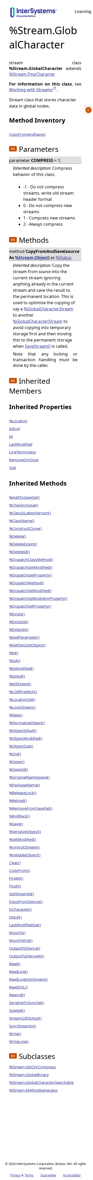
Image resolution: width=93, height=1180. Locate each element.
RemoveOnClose (23, 459)
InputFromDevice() (26, 901)
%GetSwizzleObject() (27, 645)
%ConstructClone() (25, 528)
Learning (83, 11)
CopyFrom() (19, 870)
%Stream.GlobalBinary (29, 1074)
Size (12, 467)
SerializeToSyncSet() (26, 1002)
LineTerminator (22, 451)
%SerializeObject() (25, 831)
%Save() (16, 823)
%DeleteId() (19, 551)
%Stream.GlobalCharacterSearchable (41, 1082)
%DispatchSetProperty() (30, 606)
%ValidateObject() (25, 854)
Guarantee (48, 1175)
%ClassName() (21, 520)
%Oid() (15, 753)
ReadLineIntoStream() (28, 979)
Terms (29, 1175)
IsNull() (15, 917)
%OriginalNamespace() (29, 777)
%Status (64, 257)
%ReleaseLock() (22, 792)
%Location (18, 420)
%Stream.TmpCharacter (32, 74)
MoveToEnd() (21, 940)
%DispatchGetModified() (30, 567)
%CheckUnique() (23, 505)
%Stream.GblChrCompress (32, 1066)
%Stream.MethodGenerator (33, 1090)
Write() (15, 1033)
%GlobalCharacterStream (48, 309)
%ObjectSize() (21, 746)
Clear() (15, 862)
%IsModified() (21, 668)
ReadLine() (18, 971)
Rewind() (17, 994)
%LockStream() (22, 707)
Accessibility (72, 1175)
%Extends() (19, 629)
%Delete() (17, 536)
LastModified (20, 444)
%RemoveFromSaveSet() (30, 808)
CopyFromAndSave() (27, 134)
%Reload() (18, 800)
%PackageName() (24, 784)
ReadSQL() (18, 987)
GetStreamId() (21, 893)
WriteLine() (19, 1041)
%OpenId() (18, 769)
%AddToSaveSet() (24, 497)
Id (11, 436)
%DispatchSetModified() (30, 590)
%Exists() (17, 613)
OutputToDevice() (24, 948)
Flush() (15, 885)
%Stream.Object (31, 257)
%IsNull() (17, 676)
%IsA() (14, 660)
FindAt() (16, 878)
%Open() (17, 761)
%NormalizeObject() (27, 722)
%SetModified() (22, 839)
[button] (13, 149)
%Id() (13, 652)
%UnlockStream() (24, 847)
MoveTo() (17, 932)
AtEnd (14, 428)
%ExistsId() (18, 621)
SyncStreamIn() (22, 1025)
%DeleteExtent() (23, 543)
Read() (14, 963)
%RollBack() (19, 816)
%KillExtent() (20, 683)
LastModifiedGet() (25, 924)
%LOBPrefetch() (23, 691)
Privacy (15, 1175)
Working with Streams (33, 90)
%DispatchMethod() (26, 582)
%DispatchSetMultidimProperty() (38, 598)
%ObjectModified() (25, 738)
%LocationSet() (22, 699)
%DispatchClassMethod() (31, 559)
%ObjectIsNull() (23, 730)
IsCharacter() (20, 909)
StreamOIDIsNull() (25, 1018)
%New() (16, 714)
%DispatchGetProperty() (30, 575)
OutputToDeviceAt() (26, 955)
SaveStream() (38, 346)
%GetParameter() (24, 637)
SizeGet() (17, 1010)
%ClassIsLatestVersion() (30, 512)
